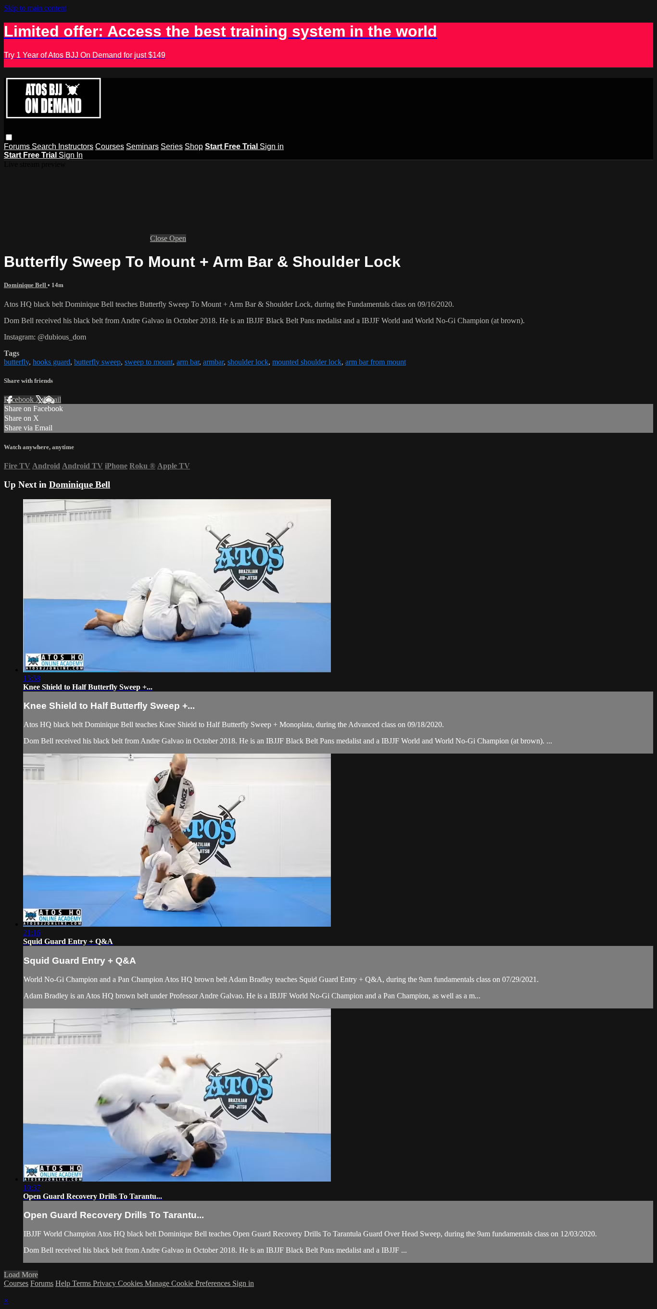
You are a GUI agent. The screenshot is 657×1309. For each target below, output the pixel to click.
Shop (194, 146)
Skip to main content (35, 8)
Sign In (71, 155)
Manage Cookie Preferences (188, 1283)
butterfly (16, 362)
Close (159, 238)
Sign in (272, 146)
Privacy (105, 1283)
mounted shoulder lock (306, 362)
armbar (213, 362)
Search (45, 146)
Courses (109, 146)
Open (177, 238)
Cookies (131, 1283)
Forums (18, 146)
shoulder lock (247, 362)
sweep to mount (149, 362)
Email (52, 399)
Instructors (75, 146)
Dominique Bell (26, 285)
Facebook (20, 399)
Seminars (142, 146)
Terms (82, 1283)
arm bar (188, 362)
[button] (9, 137)
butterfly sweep (97, 362)
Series (172, 146)
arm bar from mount (375, 362)
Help (63, 1283)
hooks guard (51, 362)
